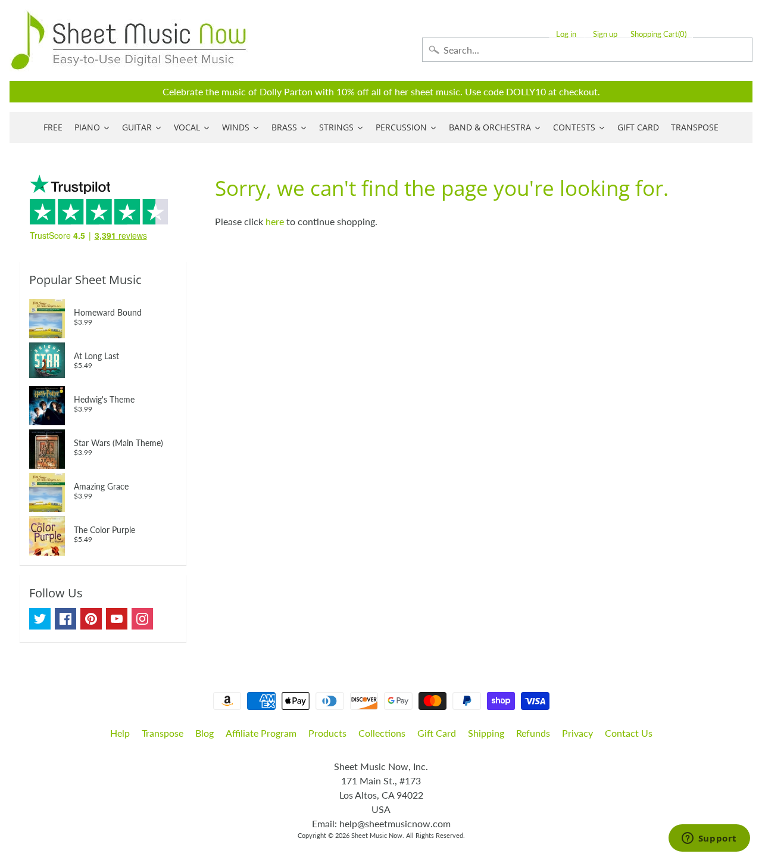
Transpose (162, 733)
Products (327, 733)
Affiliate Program (261, 733)
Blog (204, 733)
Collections (381, 733)
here (275, 221)
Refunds (533, 733)
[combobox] (587, 50)
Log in (566, 34)
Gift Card (436, 733)
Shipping (486, 733)
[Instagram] (142, 619)
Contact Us (628, 733)
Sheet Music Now (376, 835)
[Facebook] (65, 619)
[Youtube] (116, 619)
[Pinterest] (91, 619)
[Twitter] (40, 619)
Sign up (605, 34)
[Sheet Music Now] (129, 40)
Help (120, 733)
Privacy (577, 733)
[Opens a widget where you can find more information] (709, 839)
